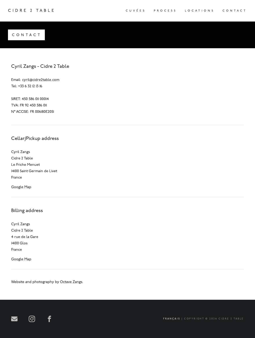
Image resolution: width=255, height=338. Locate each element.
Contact (235, 10)
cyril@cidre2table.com (40, 80)
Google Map (21, 187)
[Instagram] (32, 319)
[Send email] (14, 319)
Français (171, 319)
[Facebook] (49, 319)
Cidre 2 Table (31, 11)
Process (165, 10)
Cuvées (136, 10)
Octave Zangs (71, 282)
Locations (200, 10)
